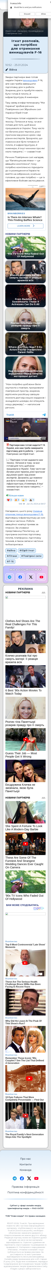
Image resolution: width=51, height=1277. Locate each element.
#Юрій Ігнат (27, 550)
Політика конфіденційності (26, 1192)
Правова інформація (25, 1186)
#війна (11, 550)
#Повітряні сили (31, 556)
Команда (25, 1170)
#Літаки (12, 556)
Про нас (25, 1158)
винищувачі (30, 80)
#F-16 (10, 561)
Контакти (26, 1164)
